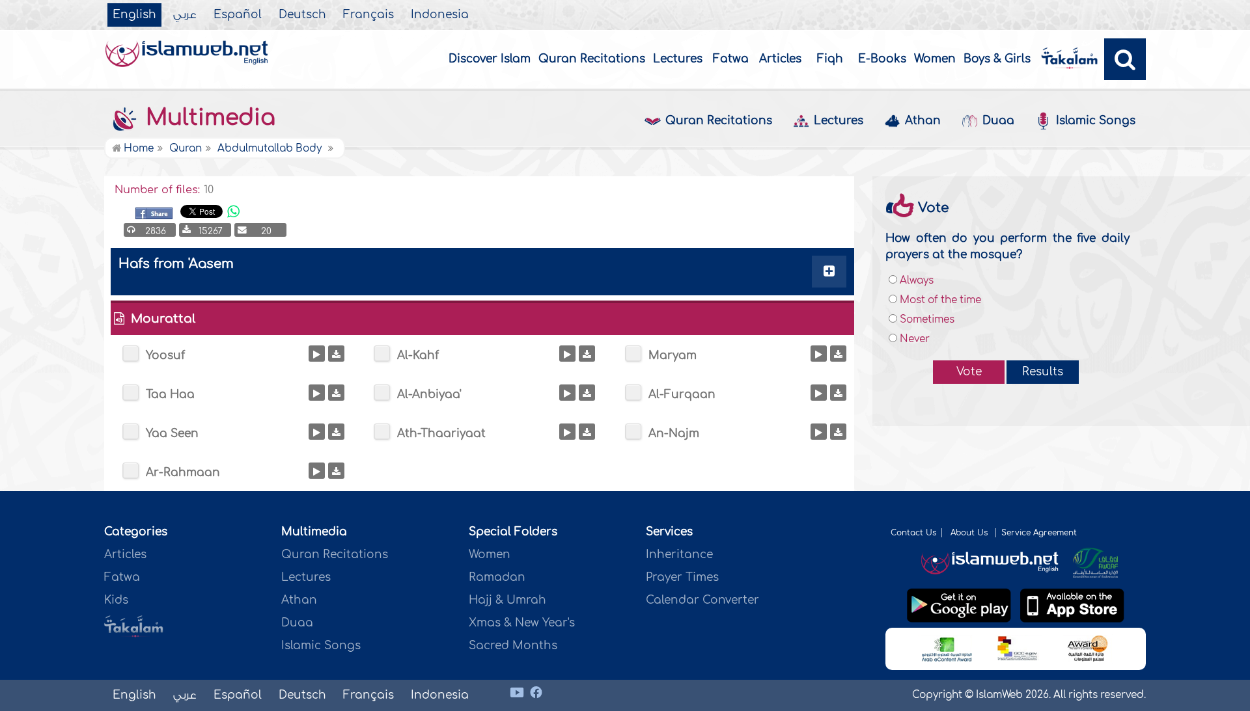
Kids (116, 600)
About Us (970, 532)
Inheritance (679, 554)
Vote (969, 372)
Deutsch (302, 15)
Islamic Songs (1095, 120)
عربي (185, 15)
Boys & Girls (997, 59)
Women (935, 59)
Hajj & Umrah (507, 600)
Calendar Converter (702, 600)
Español (238, 15)
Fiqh (830, 59)
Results (1042, 372)
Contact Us (913, 532)
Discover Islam (490, 59)
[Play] (317, 353)
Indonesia (440, 15)
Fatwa (731, 59)
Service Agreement (1039, 532)
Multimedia (207, 117)
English (134, 15)
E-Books (882, 59)
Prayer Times (682, 577)
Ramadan (497, 577)
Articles (780, 59)
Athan (923, 120)
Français (368, 15)
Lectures (677, 59)
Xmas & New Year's (522, 623)
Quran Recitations (591, 59)
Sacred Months (513, 645)
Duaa (998, 120)
